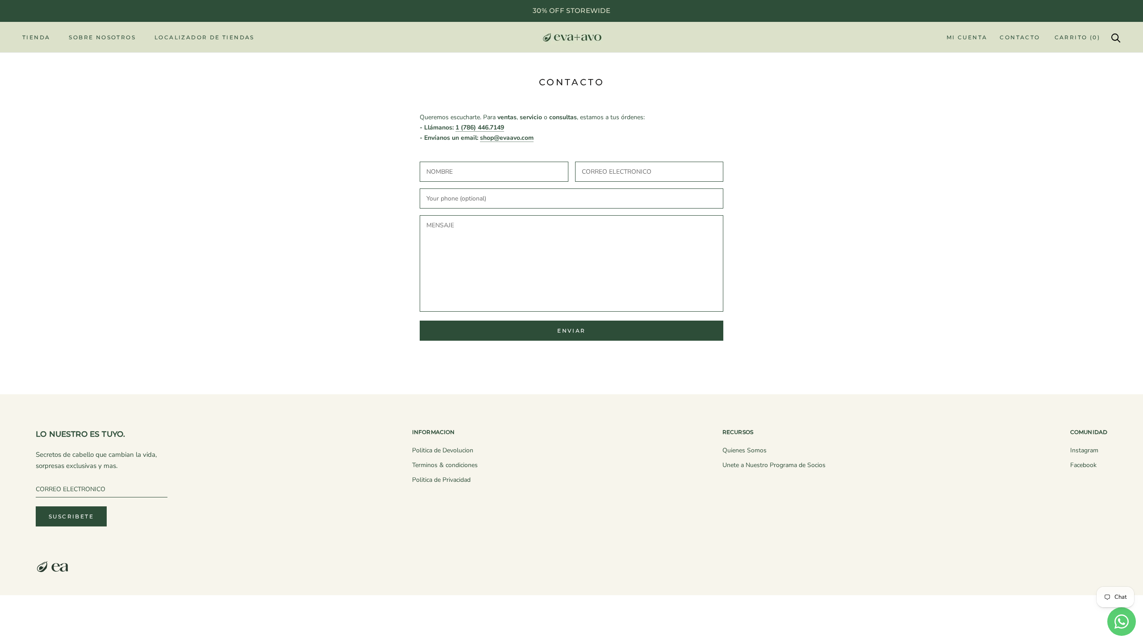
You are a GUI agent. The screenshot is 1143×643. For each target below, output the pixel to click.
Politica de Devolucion (442, 450)
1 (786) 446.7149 (479, 127)
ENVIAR (571, 330)
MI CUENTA (967, 37)
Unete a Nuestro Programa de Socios (774, 465)
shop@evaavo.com (507, 138)
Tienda (36, 37)
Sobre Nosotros (102, 37)
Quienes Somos (744, 450)
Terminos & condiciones (445, 465)
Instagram (1084, 450)
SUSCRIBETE (71, 516)
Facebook (1083, 465)
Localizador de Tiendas (204, 37)
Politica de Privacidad (441, 480)
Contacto (1020, 37)
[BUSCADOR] (1116, 37)
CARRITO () (1077, 37)
